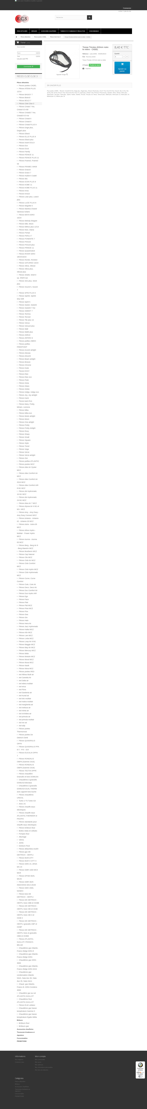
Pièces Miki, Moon (25, 224)
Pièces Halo (23, 620)
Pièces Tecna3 (24, 317)
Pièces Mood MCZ (26, 660)
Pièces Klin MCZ (25, 632)
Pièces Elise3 (24, 134)
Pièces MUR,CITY (25, 858)
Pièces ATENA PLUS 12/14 (26, 90)
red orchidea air (24, 714)
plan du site (127, 11)
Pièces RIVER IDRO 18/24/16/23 (26, 255)
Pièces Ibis (23, 179)
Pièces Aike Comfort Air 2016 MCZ (27, 480)
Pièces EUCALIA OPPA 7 (27, 754)
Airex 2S (22, 804)
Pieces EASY (24, 371)
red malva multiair (25, 702)
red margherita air (25, 705)
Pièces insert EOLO (26, 143)
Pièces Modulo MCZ (26, 657)
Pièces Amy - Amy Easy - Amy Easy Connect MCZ (28, 513)
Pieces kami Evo (25, 401)
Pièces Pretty (23, 425)
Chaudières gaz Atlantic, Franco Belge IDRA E (27, 949)
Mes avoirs (38, 1062)
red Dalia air (23, 681)
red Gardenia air (25, 693)
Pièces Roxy (23, 431)
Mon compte (40, 1056)
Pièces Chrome (24, 365)
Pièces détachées (22, 31)
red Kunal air (23, 696)
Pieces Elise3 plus (25, 140)
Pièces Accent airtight (27, 350)
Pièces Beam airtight (26, 359)
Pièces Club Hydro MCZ (28, 569)
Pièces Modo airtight (26, 416)
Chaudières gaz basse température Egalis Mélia (27, 1015)
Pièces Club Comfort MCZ (26, 564)
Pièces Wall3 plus (25, 332)
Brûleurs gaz (23, 1026)
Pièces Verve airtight (26, 455)
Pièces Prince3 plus (26, 245)
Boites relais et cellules (27, 831)
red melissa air (24, 708)
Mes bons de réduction (41, 1070)
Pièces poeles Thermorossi (23, 730)
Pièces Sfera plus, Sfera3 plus (25, 270)
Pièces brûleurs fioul (26, 828)
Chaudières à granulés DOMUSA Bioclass (27, 781)
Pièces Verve (23, 452)
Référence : (85, 54)
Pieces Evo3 (23, 149)
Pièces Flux (23, 611)
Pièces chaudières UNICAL (25, 796)
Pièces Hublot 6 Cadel (27, 176)
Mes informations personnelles (44, 1067)
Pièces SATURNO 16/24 (28, 263)
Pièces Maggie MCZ (26, 645)
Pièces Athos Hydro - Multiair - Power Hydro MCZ (26, 533)
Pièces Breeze (24, 362)
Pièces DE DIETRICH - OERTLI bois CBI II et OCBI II (27, 915)
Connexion (127, 8)
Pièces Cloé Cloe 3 (26, 104)
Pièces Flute (23, 380)
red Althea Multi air (26, 675)
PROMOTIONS (21, 1041)
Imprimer (88, 68)
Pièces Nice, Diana (26, 230)
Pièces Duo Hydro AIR (27, 593)
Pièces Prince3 (24, 242)
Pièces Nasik (23, 666)
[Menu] (144, 1062)
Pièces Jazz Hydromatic (28, 626)
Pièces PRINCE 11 (26, 248)
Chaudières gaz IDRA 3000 (26, 961)
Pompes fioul (23, 834)
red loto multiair (24, 699)
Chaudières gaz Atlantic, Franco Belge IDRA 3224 (27, 967)
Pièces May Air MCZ (26, 648)
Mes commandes (40, 1059)
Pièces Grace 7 (24, 173)
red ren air (22, 723)
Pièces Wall (23, 329)
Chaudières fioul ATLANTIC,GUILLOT (25, 1000)
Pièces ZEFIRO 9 (25, 338)
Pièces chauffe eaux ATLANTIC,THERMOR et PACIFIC (27, 816)
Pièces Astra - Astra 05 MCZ (27, 525)
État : (84, 56)
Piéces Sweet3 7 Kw (26, 308)
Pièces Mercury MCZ (27, 651)
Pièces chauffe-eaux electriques (26, 808)
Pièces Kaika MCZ (26, 629)
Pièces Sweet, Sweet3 (27, 305)
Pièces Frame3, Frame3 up (27, 162)
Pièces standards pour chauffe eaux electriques (27, 823)
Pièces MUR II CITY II (27, 861)
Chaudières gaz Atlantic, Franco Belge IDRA (27, 955)
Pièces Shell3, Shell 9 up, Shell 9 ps (26, 276)
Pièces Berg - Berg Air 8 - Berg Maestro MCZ (27, 546)
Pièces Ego (23, 596)
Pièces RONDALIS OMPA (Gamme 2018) (26, 766)
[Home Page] (16, 37)
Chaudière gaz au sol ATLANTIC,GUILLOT (26, 994)
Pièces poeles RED (26, 672)
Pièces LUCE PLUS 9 (27, 203)
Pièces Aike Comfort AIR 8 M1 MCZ (27, 486)
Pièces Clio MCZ (25, 557)
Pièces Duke (23, 368)
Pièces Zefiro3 (24, 335)
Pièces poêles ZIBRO (27, 341)
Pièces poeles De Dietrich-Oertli (25, 736)
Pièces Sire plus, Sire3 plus (27, 282)
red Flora (22, 690)
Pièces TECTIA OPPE (27, 771)
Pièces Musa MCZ (26, 663)
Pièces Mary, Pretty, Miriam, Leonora (26, 405)
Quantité (116, 53)
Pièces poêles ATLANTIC (28, 461)
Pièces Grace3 (24, 170)
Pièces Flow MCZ (25, 608)
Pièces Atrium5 (24, 356)
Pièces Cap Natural (26, 554)
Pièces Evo (23, 146)
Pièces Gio (23, 617)
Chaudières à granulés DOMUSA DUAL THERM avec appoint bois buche (27, 789)
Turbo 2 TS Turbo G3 (27, 801)
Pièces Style (23, 443)
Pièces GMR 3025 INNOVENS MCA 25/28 (26, 883)
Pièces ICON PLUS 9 (27, 182)
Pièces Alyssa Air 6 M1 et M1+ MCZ (28, 507)
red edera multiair (25, 684)
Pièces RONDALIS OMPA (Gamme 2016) (26, 760)
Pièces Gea (23, 614)
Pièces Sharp (24, 434)
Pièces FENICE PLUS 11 (28, 158)
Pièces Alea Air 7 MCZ (27, 503)
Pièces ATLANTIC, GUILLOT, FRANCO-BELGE (25, 942)
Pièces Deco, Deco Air (27, 587)
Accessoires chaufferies (48, 31)
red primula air (24, 717)
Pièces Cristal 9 (24, 122)
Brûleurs (34, 31)
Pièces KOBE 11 (25, 185)
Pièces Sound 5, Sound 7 (27, 288)
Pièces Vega (23, 449)
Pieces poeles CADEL (27, 86)
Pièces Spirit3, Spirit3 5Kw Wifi (26, 297)
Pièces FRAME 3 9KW (27, 167)
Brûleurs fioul (23, 1023)
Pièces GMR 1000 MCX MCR (27, 871)
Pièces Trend (23, 446)
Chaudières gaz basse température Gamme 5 (27, 1009)
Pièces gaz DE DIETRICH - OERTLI (25, 853)
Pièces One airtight (26, 422)
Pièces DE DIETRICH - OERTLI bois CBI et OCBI (27, 907)
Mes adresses (39, 1065)
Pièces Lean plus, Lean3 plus (27, 198)
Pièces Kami (23, 398)
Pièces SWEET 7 (25, 311)
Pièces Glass (23, 386)
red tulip (21, 726)
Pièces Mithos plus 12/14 (28, 227)
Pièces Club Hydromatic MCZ (27, 573)
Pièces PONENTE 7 (26, 239)
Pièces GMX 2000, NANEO (25, 889)
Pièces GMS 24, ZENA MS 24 (27, 865)
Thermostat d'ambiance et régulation (72, 31)
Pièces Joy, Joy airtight (27, 395)
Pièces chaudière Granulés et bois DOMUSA (27, 775)
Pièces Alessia (24, 353)
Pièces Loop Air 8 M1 (27, 641)
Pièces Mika (23, 410)
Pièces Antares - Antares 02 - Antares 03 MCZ (27, 519)
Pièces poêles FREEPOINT (23, 345)
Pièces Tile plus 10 (26, 320)
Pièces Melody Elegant (27, 221)
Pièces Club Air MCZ (26, 560)
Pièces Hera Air (24, 623)
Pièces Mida (23, 654)
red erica (22, 687)
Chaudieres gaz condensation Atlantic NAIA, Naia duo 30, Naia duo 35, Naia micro (26, 976)
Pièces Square (24, 440)
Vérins (21, 840)
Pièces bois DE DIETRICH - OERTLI (25, 895)
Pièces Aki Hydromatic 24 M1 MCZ (27, 498)
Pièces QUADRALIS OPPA (26, 742)
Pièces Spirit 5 (24, 302)
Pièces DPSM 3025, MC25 (26, 877)
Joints (21, 843)
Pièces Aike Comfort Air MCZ (27, 474)
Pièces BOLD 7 (24, 101)
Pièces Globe (24, 389)
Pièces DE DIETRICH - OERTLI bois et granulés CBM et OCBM (27, 933)
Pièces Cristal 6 (24, 119)
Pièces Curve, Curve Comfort (26, 579)
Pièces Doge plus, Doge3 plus (25, 129)
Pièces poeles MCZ (26, 464)
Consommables (94, 31)
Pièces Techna (24, 314)
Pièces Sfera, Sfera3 (26, 266)
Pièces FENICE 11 (26, 155)
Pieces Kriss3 (24, 194)
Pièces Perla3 (24, 233)
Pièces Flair (23, 602)
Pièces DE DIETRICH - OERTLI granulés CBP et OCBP (27, 924)
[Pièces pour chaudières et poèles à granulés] (73, 3)
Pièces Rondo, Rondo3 (27, 260)
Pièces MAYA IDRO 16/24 (25, 216)
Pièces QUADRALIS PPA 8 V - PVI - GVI (28, 748)
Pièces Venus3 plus (26, 326)
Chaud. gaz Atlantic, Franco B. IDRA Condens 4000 (27, 987)
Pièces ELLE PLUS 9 (27, 137)
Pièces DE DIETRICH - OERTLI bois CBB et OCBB (28, 901)
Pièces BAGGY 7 (25, 95)
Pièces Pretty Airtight (26, 428)
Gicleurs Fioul (24, 846)
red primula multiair (26, 720)
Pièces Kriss (23, 191)
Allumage (22, 837)
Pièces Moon (23, 419)
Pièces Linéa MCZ (26, 638)
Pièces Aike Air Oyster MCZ (26, 468)
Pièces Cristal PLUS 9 (27, 125)
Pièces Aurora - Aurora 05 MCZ (27, 540)
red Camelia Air (24, 678)
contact (120, 11)
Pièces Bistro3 (24, 98)
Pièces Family (24, 152)
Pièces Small (23, 437)
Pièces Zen (23, 458)
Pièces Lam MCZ (25, 635)
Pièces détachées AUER (28, 849)
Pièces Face (23, 599)
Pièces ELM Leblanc (26, 1005)
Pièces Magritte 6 (25, 206)
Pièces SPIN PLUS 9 (27, 293)
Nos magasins (19, 1059)
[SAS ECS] (33, 19)
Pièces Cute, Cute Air (27, 584)
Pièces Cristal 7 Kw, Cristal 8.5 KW (26, 108)
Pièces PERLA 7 (25, 236)
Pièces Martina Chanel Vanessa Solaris (27, 210)
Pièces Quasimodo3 (26, 251)
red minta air (23, 711)
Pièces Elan (23, 374)
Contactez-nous (19, 1062)
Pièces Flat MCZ (25, 605)
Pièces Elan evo (25, 377)
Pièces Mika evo (25, 413)
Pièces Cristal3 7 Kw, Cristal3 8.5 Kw (26, 114)
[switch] (140, 1076)
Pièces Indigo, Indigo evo (28, 392)
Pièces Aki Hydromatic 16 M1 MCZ (27, 492)
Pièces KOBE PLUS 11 (27, 188)
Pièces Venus (24, 323)
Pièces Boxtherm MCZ (27, 551)
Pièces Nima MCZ (25, 669)
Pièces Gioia (23, 383)
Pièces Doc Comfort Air (27, 590)
